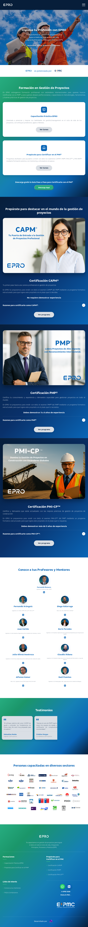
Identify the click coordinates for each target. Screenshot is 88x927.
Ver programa (44, 315)
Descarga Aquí (44, 187)
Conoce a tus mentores (12, 888)
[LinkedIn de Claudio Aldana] (65, 663)
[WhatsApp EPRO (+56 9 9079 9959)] (62, 886)
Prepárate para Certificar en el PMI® (16, 867)
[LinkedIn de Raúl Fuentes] (65, 686)
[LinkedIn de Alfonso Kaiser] (23, 686)
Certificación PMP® (53, 870)
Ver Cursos (44, 129)
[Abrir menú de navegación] (83, 5)
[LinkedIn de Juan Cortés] (23, 637)
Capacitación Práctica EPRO (13, 863)
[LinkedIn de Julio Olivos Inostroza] (23, 663)
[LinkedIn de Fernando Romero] (44, 592)
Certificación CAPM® (54, 865)
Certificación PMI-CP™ (54, 874)
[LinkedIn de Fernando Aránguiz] (23, 615)
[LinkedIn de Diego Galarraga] (65, 615)
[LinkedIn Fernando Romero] (69, 886)
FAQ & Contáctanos (10, 892)
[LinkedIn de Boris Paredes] (65, 637)
